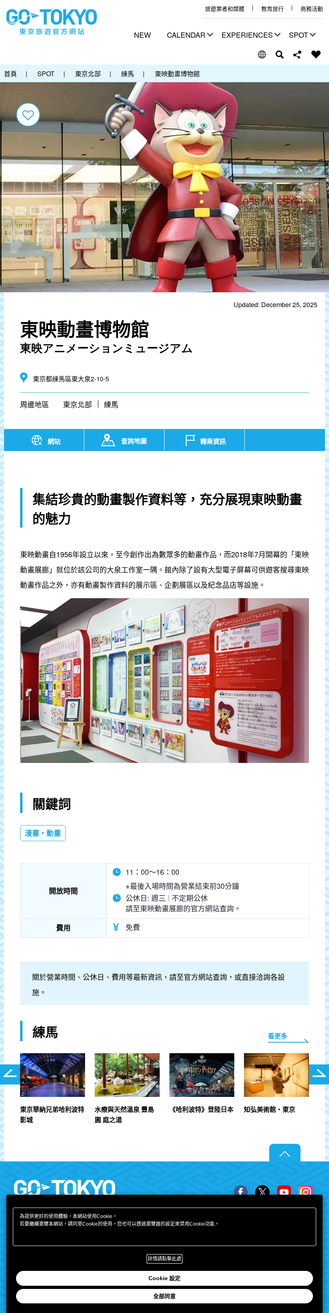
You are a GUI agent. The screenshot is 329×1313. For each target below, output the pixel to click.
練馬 (111, 404)
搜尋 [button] (280, 55)
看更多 (277, 1035)
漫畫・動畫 (43, 833)
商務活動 (312, 8)
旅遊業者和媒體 (224, 8)
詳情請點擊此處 (164, 1259)
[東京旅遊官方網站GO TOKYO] (51, 22)
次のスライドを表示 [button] (319, 1074)
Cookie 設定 (164, 1278)
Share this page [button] (297, 55)
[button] (189, 35)
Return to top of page (285, 1153)
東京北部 (77, 404)
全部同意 (164, 1296)
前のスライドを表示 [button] (10, 1074)
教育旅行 (272, 8)
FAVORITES (316, 55)
